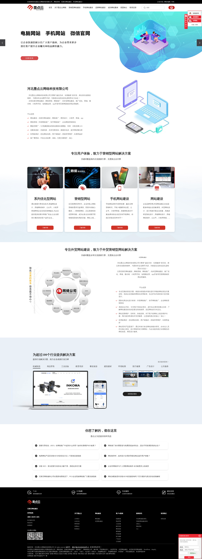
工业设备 (65, 366)
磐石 (113, 553)
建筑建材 (108, 366)
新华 (43, 553)
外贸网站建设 (99, 521)
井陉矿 (47, 553)
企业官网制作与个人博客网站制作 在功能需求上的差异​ (128, 466)
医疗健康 (136, 366)
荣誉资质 (77, 524)
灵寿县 (70, 553)
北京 (36, 553)
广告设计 (150, 366)
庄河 (103, 553)
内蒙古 (93, 553)
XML (173, 2)
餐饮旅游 (93, 366)
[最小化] (200, 536)
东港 (107, 553)
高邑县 (75, 553)
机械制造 (36, 366)
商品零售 (51, 366)
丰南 (79, 553)
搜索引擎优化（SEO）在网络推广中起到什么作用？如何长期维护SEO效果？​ (67, 445)
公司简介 (77, 518)
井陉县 (55, 553)
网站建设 (97, 518)
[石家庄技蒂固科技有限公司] (130, 374)
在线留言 (196, 17)
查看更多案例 (132, 394)
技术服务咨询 (31, 520)
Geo (137, 529)
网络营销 (57, 2)
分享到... (195, 20)
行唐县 (65, 553)
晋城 (89, 553)
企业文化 (77, 521)
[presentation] (2, 42)
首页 (50, 7)
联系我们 (77, 529)
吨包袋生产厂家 (42, 556)
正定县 (60, 553)
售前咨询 (29, 522)
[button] (99, 70)
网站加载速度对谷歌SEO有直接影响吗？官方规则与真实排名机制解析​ (134, 476)
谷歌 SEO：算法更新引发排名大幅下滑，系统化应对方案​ (60, 466)
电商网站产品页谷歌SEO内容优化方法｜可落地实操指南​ (60, 456)
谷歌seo (138, 524)
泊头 (85, 553)
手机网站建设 (88, 7)
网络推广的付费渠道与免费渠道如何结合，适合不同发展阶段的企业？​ (134, 445)
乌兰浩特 (99, 553)
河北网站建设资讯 (141, 518)
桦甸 (110, 553)
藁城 (40, 553)
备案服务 (29, 525)
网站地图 (167, 2)
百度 (35, 556)
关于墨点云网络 (60, 7)
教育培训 (79, 366)
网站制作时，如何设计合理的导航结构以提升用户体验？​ (129, 456)
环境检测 (122, 366)
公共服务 (165, 366)
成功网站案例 (113, 7)
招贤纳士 (123, 7)
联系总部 (133, 7)
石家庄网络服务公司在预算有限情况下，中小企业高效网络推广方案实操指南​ (67, 476)
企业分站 (160, 2)
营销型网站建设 (74, 7)
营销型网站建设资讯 (142, 521)
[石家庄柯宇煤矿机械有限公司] (130, 383)
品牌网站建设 (100, 7)
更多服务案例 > (163, 362)
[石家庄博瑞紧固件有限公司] (145, 374)
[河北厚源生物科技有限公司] (161, 374)
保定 (82, 553)
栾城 (51, 553)
